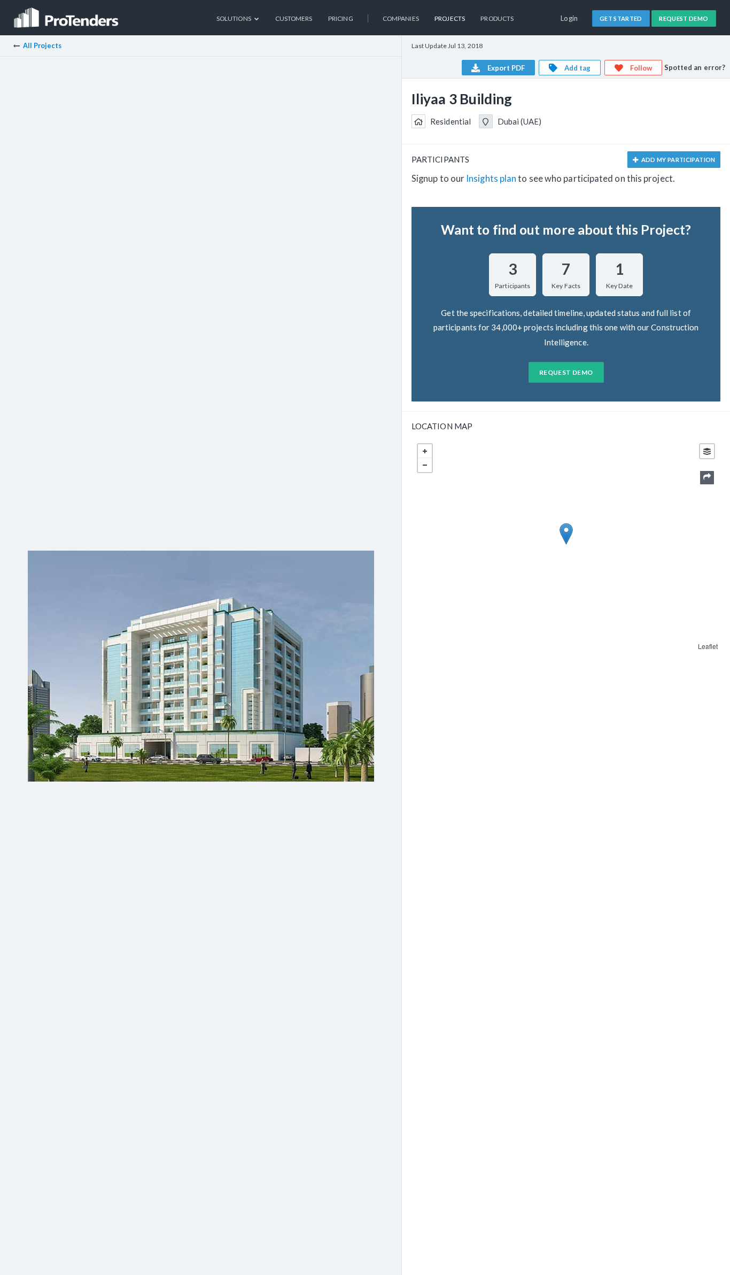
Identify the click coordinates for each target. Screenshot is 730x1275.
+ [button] (425, 451)
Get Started (621, 18)
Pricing (340, 18)
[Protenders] (67, 13)
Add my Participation (677, 159)
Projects (449, 18)
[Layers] (707, 451)
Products (497, 18)
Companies (401, 18)
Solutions (234, 18)
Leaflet (708, 646)
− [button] (425, 465)
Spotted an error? (695, 67)
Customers (294, 18)
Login (569, 18)
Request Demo (683, 18)
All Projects (42, 46)
